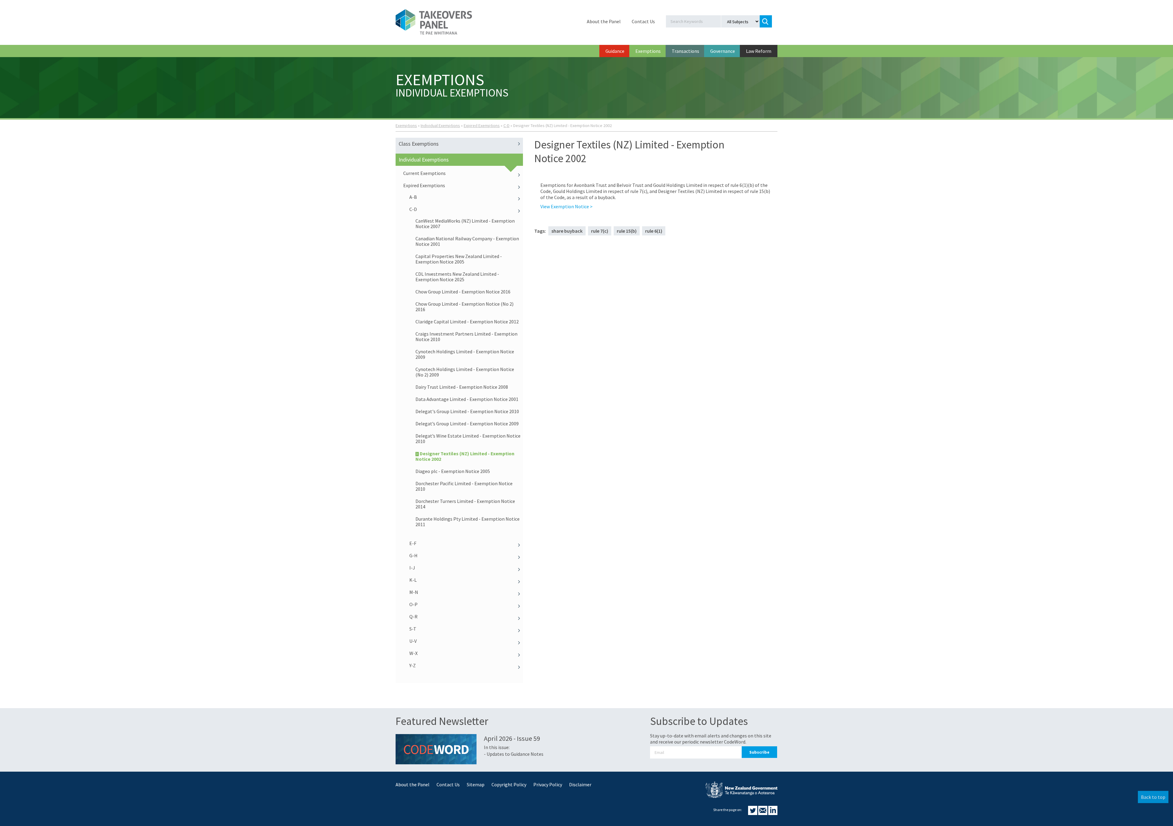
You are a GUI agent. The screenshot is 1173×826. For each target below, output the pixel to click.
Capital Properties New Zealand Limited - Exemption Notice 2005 (458, 259)
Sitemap (475, 784)
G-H (413, 555)
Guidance (614, 51)
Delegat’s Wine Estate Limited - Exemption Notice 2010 (468, 438)
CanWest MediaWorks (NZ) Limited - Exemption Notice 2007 (465, 223)
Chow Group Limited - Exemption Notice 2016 (462, 292)
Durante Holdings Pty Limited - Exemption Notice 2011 (467, 521)
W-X (413, 653)
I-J (412, 568)
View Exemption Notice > (566, 206)
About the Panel (604, 21)
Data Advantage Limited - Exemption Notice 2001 (466, 399)
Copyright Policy (508, 784)
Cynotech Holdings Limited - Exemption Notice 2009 (464, 354)
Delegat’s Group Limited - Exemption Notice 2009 (467, 423)
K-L (413, 580)
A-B (413, 197)
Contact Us (643, 21)
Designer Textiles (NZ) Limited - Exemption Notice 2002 (464, 456)
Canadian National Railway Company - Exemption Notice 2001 (467, 241)
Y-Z (412, 665)
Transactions (685, 51)
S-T (412, 629)
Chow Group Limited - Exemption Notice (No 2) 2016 (464, 306)
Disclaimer (580, 784)
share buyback (567, 231)
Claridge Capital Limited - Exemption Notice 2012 (467, 321)
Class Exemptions (419, 143)
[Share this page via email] (763, 813)
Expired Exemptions (482, 125)
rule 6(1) (653, 231)
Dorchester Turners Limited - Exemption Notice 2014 (465, 504)
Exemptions (648, 51)
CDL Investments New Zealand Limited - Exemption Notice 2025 (457, 276)
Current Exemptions (424, 173)
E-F (412, 543)
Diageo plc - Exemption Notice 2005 (452, 471)
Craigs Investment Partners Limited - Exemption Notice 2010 (466, 336)
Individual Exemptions (440, 125)
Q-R (413, 616)
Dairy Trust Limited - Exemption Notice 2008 (461, 387)
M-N (413, 592)
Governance (722, 51)
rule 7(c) (599, 231)
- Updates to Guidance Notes (513, 754)
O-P (413, 604)
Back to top (1153, 797)
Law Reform (758, 51)
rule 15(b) (627, 231)
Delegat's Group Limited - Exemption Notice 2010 (467, 411)
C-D (506, 125)
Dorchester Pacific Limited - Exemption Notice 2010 (464, 486)
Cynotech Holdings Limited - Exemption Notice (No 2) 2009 (464, 372)
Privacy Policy (547, 784)
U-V (413, 641)
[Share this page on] (753, 813)
